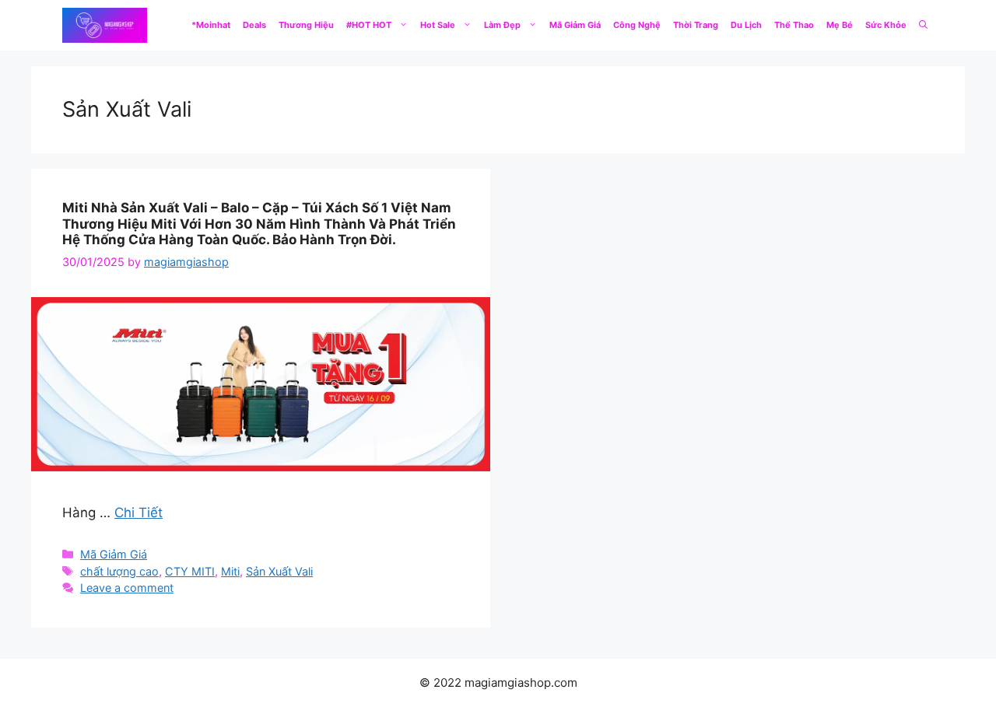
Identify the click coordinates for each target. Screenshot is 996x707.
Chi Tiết (138, 512)
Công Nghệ (637, 24)
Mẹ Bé (839, 24)
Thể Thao (794, 24)
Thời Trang (695, 24)
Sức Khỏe (886, 24)
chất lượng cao (119, 571)
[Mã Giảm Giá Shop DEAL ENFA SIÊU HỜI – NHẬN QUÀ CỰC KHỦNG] (104, 25)
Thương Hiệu (306, 24)
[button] (923, 25)
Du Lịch (746, 24)
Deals (254, 24)
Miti (230, 571)
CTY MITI (190, 571)
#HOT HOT (368, 24)
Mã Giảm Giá (575, 24)
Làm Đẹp (502, 24)
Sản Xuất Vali (279, 571)
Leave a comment (127, 587)
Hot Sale (437, 24)
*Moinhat (210, 24)
